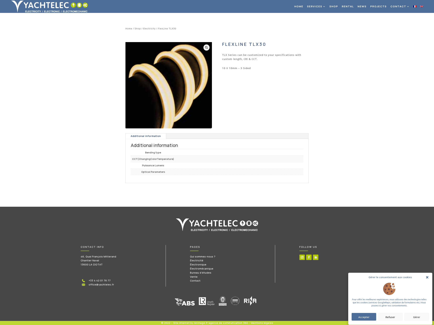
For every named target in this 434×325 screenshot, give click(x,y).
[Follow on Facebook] (309, 257)
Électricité (196, 260)
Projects (378, 6)
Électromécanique (201, 268)
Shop (333, 6)
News (362, 6)
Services (314, 6)
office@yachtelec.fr (101, 284)
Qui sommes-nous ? (202, 256)
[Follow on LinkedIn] (315, 257)
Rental (348, 6)
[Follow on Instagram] (302, 257)
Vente (194, 276)
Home (298, 6)
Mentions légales (262, 322)
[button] (427, 277)
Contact (398, 6)
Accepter (363, 317)
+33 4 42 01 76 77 (100, 280)
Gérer (416, 317)
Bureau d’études (200, 272)
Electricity (149, 28)
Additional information (146, 136)
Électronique (198, 264)
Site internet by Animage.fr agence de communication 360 (210, 322)
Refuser (390, 317)
